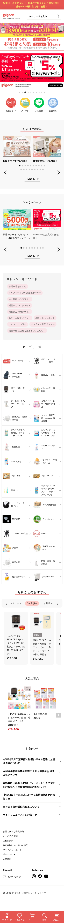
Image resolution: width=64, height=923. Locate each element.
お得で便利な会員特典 (13, 831)
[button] (19, 165)
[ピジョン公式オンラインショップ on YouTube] (46, 876)
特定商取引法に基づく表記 (15, 845)
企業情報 (7, 859)
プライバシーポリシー (13, 850)
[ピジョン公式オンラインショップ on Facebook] (40, 876)
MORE (31, 178)
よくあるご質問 (10, 836)
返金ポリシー (9, 854)
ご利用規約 (8, 840)
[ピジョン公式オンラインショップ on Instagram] (34, 876)
